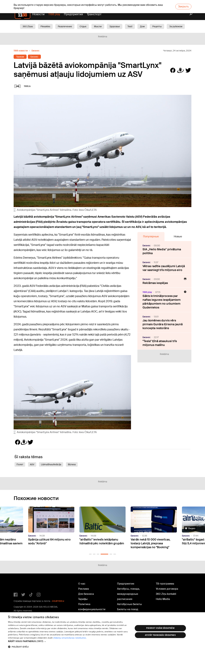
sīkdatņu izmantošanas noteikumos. (70, 637)
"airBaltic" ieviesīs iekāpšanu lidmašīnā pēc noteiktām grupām (50, 541)
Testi (129, 26)
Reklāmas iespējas (155, 283)
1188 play (54, 14)
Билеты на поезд (127, 609)
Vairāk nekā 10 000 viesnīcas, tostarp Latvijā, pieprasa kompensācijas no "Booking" (99, 543)
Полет (19, 464)
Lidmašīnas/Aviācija (51, 464)
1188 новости (21, 50)
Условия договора (167, 588)
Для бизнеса (86, 594)
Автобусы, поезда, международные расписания (128, 594)
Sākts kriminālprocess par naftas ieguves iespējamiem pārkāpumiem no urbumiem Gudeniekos (161, 301)
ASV (32, 464)
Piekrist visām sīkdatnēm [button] (160, 628)
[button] (69, 641)
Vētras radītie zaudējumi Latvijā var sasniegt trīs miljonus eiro (164, 268)
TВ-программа (165, 583)
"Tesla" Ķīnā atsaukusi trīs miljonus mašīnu (160, 343)
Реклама (83, 588)
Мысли (98, 26)
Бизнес (36, 50)
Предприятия (73, 14)
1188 (20, 584)
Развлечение (65, 26)
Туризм (20, 56)
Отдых (83, 26)
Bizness (72, 464)
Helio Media (163, 599)
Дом (142, 26)
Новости (38, 14)
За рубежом (175, 26)
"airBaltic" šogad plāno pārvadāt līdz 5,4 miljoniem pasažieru (152, 541)
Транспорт (94, 14)
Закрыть (183, 6)
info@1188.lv (58, 601)
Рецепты (157, 26)
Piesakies (45, 26)
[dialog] (102, 631)
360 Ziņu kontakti (166, 594)
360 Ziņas (28, 26)
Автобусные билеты (129, 604)
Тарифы (83, 599)
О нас (81, 583)
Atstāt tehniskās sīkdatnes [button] (160, 635)
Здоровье (114, 26)
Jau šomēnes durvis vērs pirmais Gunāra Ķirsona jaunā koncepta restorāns (163, 324)
